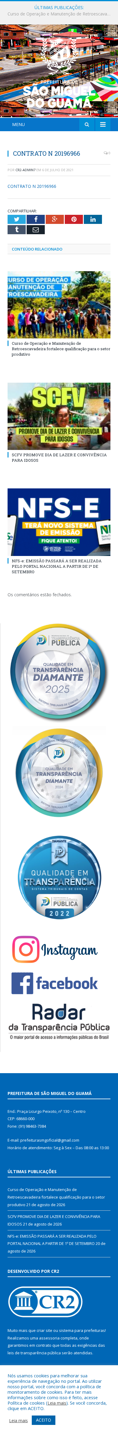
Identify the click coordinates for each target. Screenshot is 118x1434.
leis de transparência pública (34, 1353)
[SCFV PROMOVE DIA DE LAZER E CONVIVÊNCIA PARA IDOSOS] (59, 416)
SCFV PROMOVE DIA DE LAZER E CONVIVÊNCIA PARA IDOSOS (60, 14)
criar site (44, 1330)
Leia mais (57, 1403)
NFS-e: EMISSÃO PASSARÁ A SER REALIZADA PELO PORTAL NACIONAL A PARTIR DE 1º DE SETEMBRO (57, 566)
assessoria (49, 1338)
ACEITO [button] (43, 1420)
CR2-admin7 (25, 170)
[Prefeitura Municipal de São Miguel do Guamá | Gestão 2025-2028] (59, 71)
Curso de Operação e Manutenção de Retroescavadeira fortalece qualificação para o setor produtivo (61, 349)
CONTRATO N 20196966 (32, 186)
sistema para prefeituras (82, 1330)
